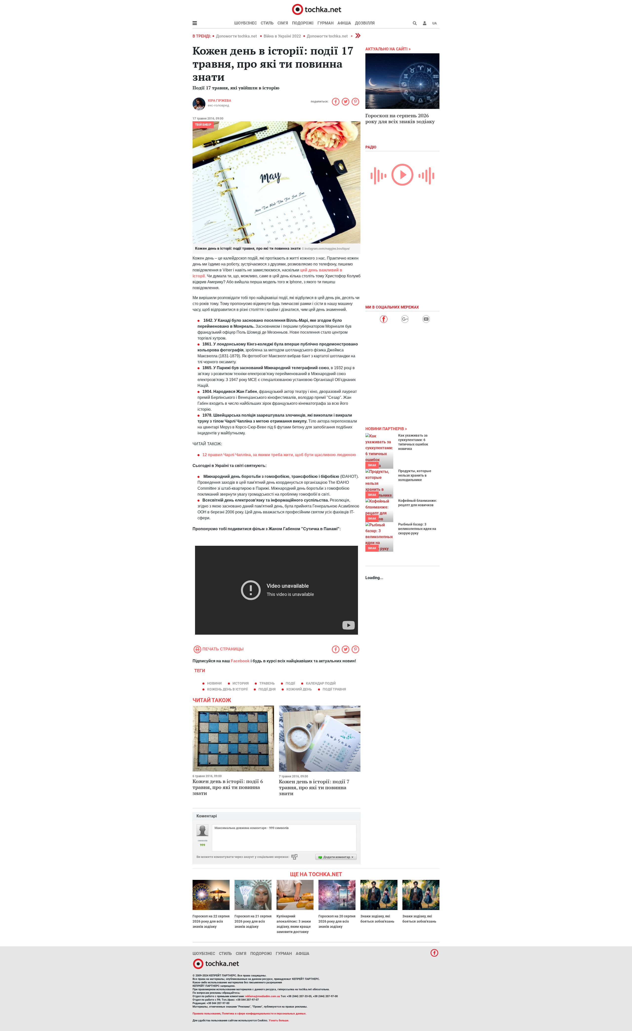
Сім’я (282, 23)
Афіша (344, 23)
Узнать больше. (279, 1020)
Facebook (240, 661)
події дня (267, 689)
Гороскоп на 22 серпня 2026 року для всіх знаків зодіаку (211, 921)
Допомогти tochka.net (237, 36)
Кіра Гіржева (219, 100)
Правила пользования (206, 1013)
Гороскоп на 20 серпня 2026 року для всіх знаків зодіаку (337, 921)
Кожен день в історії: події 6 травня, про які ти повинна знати (228, 787)
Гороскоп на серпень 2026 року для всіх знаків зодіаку (400, 118)
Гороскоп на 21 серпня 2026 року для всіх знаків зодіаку (253, 921)
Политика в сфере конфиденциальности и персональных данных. (264, 1013)
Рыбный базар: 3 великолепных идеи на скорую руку (417, 528)
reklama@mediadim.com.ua (262, 996)
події (290, 683)
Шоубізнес (245, 23)
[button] (425, 23)
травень (267, 683)
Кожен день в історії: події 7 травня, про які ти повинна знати (314, 787)
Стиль (267, 23)
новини (214, 683)
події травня (334, 689)
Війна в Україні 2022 (282, 36)
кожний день (299, 689)
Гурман (325, 23)
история (241, 683)
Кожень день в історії (227, 689)
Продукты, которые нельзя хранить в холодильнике (414, 475)
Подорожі (303, 23)
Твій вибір (203, 124)
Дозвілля (365, 23)
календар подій (321, 683)
